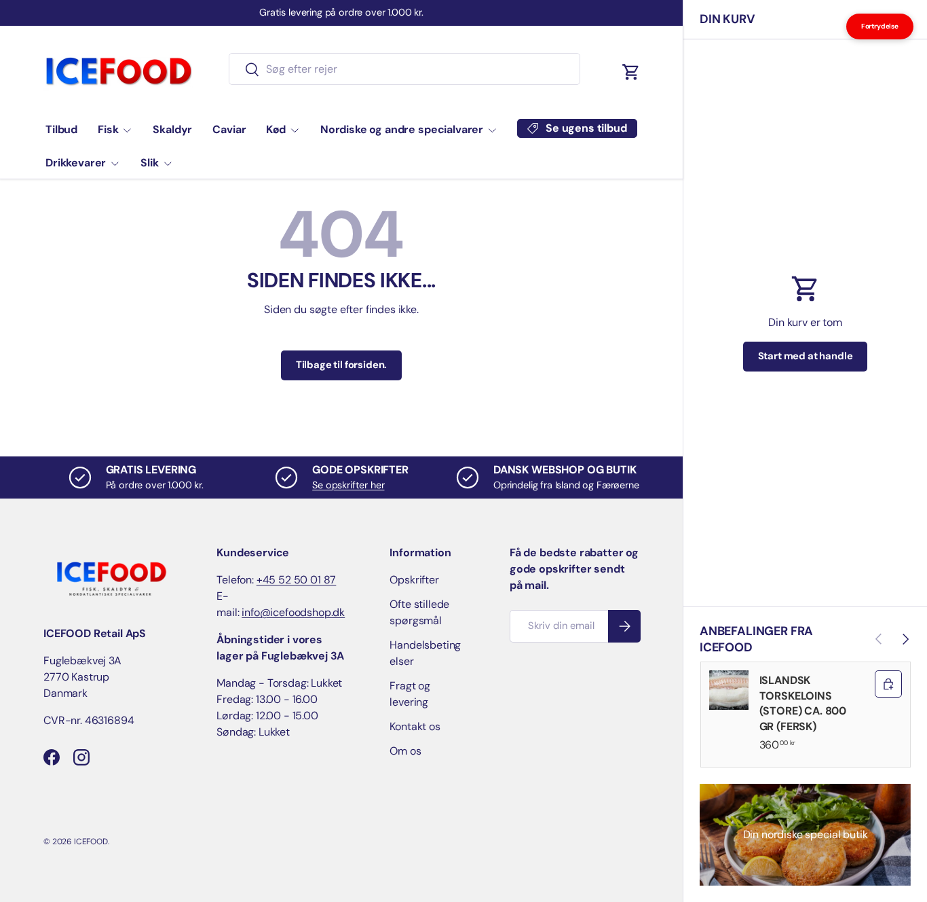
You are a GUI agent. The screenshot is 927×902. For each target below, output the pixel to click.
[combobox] (404, 69)
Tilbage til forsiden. (341, 365)
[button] (631, 72)
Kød (276, 129)
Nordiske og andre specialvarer (401, 129)
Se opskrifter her (348, 485)
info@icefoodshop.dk (293, 612)
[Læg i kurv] (888, 684)
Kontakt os (415, 726)
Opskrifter (414, 580)
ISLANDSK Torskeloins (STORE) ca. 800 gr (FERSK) (803, 703)
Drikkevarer (75, 163)
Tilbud (61, 129)
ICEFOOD (91, 841)
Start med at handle (805, 356)
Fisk (108, 129)
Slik (149, 163)
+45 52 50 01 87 (297, 580)
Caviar (229, 129)
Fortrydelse (879, 26)
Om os (405, 751)
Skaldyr (172, 129)
